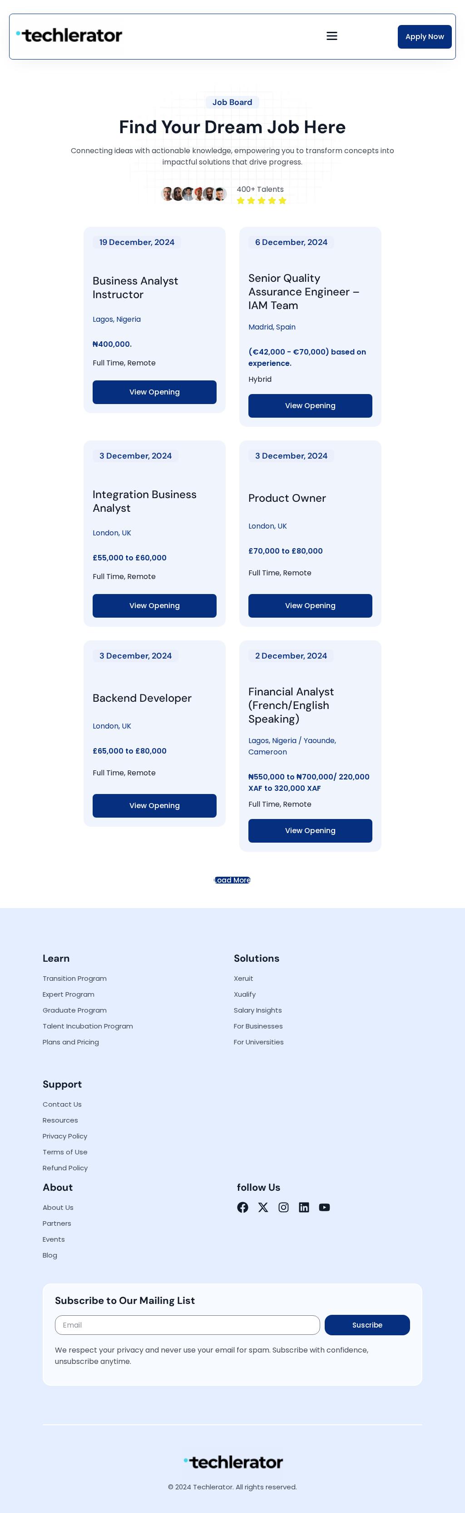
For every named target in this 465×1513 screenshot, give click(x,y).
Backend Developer (142, 698)
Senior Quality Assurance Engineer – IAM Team (304, 291)
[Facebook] (242, 1207)
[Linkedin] (304, 1207)
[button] (332, 36)
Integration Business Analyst (145, 501)
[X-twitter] (263, 1207)
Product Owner (287, 498)
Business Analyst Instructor (135, 287)
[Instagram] (283, 1207)
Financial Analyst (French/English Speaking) (291, 705)
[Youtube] (324, 1207)
